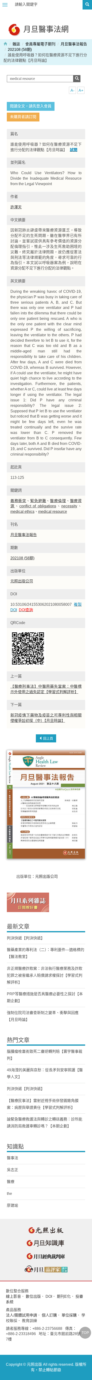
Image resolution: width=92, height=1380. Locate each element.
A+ (81, 90)
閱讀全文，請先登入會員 (30, 106)
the (9, 1194)
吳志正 (12, 1170)
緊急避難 (38, 501)
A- (72, 90)
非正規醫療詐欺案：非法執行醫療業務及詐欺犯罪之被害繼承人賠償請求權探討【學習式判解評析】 (44, 975)
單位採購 (69, 1315)
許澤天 (16, 207)
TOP (85, 1333)
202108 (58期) (20, 50)
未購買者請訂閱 (23, 117)
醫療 (10, 1182)
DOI (49, 1296)
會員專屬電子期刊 (40, 44)
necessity (69, 506)
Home (5, 43)
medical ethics (22, 512)
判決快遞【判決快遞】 (26, 938)
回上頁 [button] (47, 738)
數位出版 (33, 1296)
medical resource (52, 512)
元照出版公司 (21, 581)
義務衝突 (18, 501)
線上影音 (13, 1296)
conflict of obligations (37, 506)
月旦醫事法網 (45, 29)
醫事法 (12, 1158)
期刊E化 (64, 1296)
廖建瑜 (12, 1205)
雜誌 (16, 44)
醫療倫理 (58, 501)
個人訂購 (49, 1315)
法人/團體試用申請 (21, 1315)
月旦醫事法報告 (74, 44)
